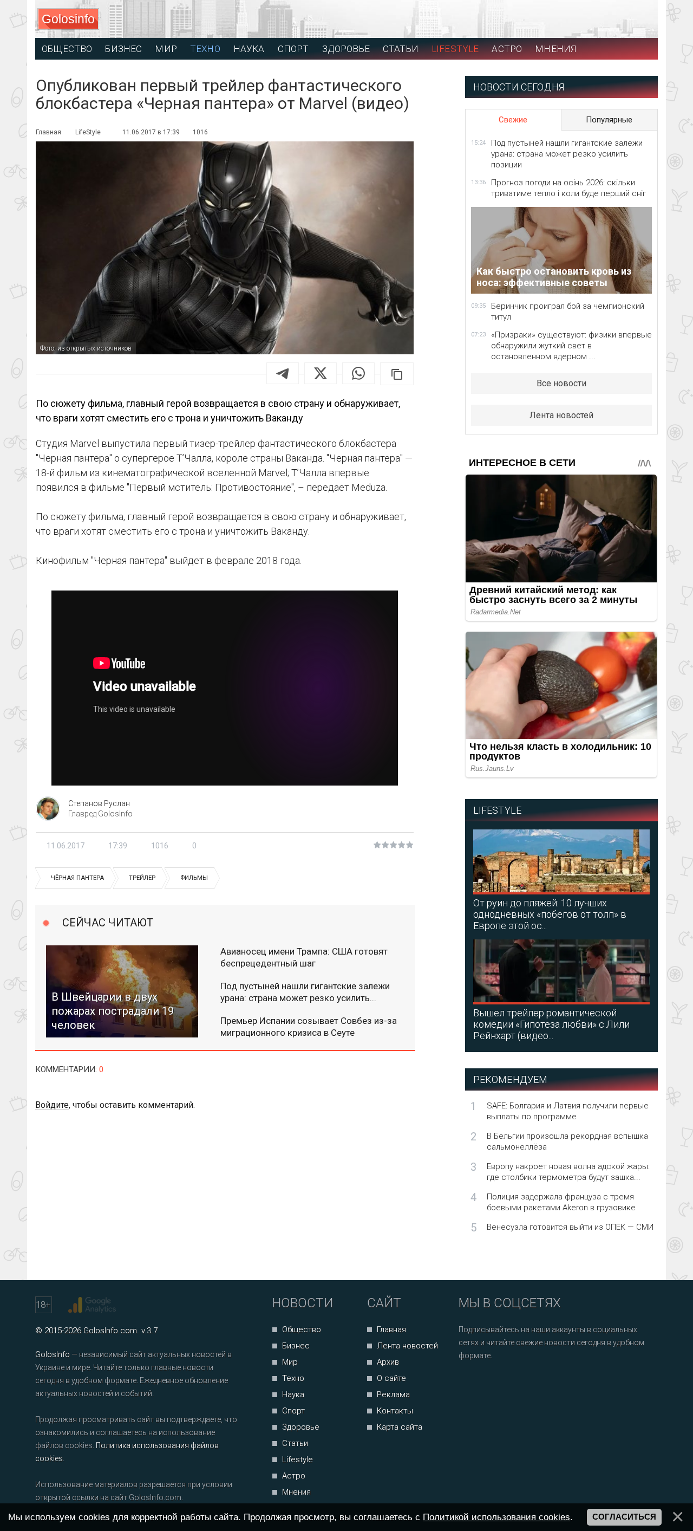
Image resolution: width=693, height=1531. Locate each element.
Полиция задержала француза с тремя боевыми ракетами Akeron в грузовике (561, 1202)
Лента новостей (561, 415)
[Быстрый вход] (640, 19)
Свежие (513, 120)
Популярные (609, 120)
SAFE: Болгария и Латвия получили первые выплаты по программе (568, 1111)
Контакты (395, 1410)
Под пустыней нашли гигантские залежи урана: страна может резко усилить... (305, 992)
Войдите (52, 1105)
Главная (391, 1329)
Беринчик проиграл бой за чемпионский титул (567, 311)
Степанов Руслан (99, 803)
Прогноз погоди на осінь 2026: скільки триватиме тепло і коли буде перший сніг (568, 188)
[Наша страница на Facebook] (470, 1384)
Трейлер (142, 877)
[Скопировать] (397, 373)
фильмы (194, 877)
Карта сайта (399, 1427)
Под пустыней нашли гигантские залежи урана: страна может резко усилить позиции (567, 154)
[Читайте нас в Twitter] (504, 1384)
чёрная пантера (77, 877)
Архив (388, 1362)
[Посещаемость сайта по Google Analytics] (93, 1305)
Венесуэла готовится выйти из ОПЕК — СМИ (570, 1227)
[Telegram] (282, 373)
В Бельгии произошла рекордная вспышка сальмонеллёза (567, 1141)
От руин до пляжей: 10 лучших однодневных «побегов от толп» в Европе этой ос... (549, 914)
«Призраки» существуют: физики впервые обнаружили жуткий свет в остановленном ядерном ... (571, 345)
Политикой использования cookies (496, 1517)
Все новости (561, 383)
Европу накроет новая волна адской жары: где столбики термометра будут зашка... (568, 1172)
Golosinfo (68, 19)
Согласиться (624, 1517)
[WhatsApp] (358, 373)
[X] (320, 373)
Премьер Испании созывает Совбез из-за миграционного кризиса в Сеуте (308, 1026)
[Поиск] (601, 19)
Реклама (393, 1394)
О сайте (391, 1378)
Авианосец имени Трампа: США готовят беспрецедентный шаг (304, 957)
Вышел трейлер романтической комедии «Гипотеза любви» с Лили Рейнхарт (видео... (551, 1024)
